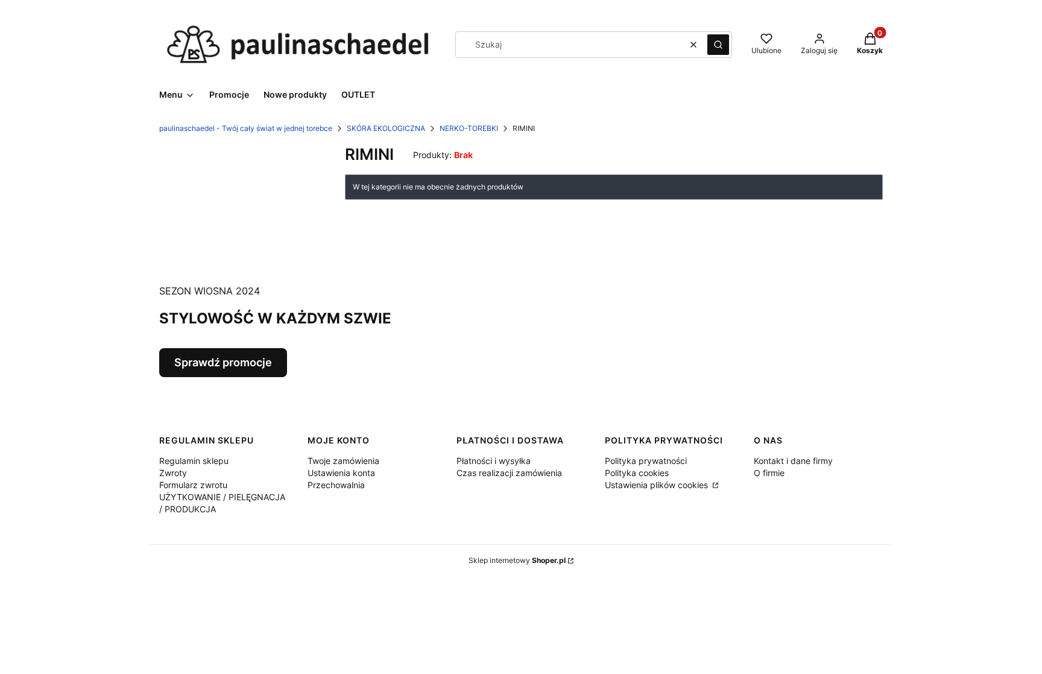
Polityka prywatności (646, 461)
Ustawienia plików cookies (657, 485)
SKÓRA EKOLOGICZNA (386, 128)
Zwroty (173, 473)
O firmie (769, 473)
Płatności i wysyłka (493, 461)
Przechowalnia (336, 485)
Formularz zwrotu (193, 485)
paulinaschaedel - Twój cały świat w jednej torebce (245, 128)
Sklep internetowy (517, 560)
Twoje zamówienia (343, 461)
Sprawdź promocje (223, 362)
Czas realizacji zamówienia (509, 473)
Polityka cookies (637, 473)
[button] (718, 44)
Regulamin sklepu (194, 461)
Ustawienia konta (341, 473)
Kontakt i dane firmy (793, 461)
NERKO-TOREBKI (469, 128)
